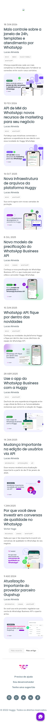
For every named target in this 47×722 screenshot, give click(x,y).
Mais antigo (31, 650)
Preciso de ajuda (23, 676)
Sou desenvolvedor (23, 682)
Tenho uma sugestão (23, 687)
